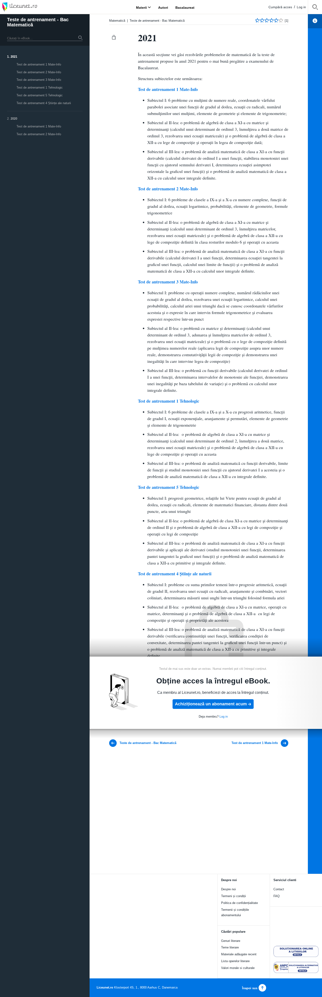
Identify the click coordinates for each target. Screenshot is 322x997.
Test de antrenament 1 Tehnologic (40, 87)
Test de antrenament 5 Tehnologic (40, 95)
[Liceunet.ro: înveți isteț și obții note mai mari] (33, 7)
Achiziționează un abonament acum (211, 704)
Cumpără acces (280, 7)
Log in (301, 7)
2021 (14, 56)
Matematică (117, 20)
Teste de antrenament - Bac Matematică (38, 22)
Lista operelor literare (235, 961)
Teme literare (230, 947)
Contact (278, 889)
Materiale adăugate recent (238, 954)
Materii (141, 7)
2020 (14, 118)
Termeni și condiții (233, 896)
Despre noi (228, 889)
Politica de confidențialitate (239, 903)
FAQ (276, 896)
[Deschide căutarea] (315, 8)
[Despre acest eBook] (315, 21)
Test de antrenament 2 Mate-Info (39, 72)
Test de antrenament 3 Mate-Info (39, 80)
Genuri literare (230, 941)
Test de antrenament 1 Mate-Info (39, 64)
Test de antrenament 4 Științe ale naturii (44, 103)
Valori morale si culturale (238, 968)
